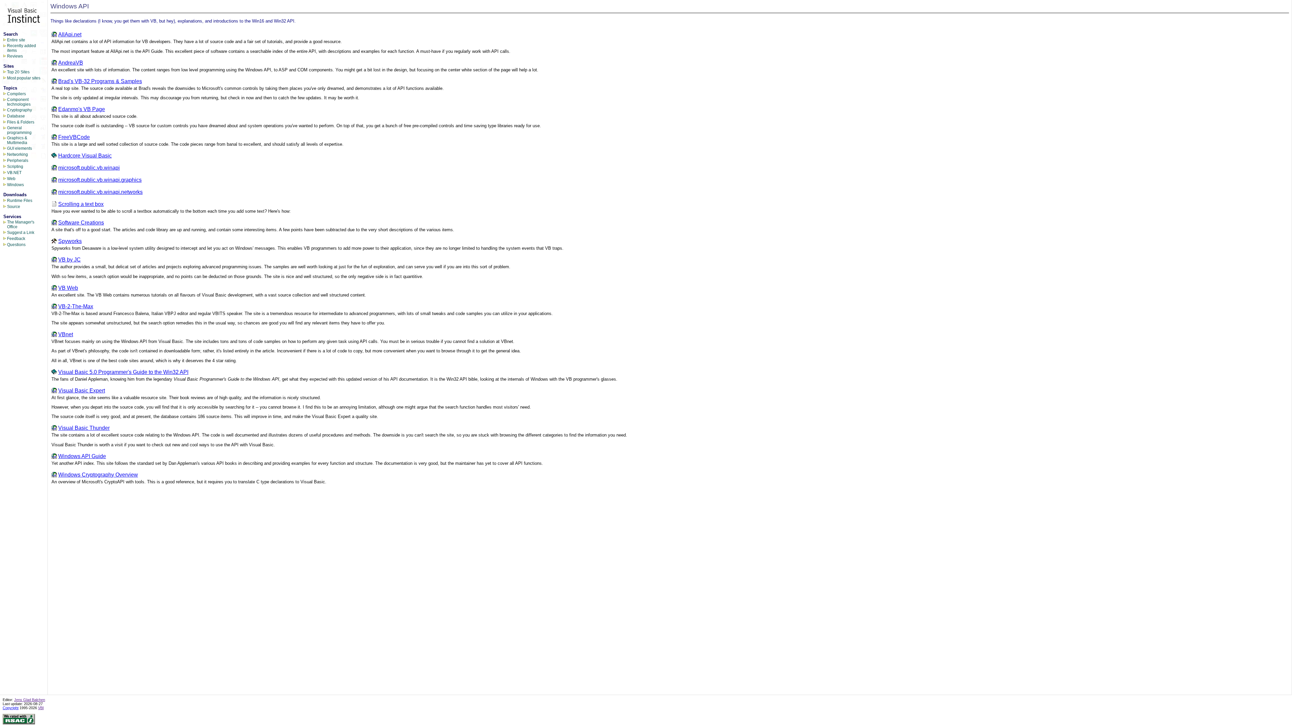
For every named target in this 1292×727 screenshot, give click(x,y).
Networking (17, 154)
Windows (15, 184)
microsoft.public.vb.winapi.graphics (100, 180)
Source (13, 206)
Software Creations (81, 223)
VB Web (68, 288)
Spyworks (70, 241)
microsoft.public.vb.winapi (89, 168)
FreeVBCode (74, 137)
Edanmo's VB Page (81, 109)
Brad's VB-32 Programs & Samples (100, 81)
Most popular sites (23, 78)
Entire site (16, 40)
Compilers (16, 94)
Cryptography (19, 110)
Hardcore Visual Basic (85, 156)
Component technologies (19, 102)
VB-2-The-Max (75, 306)
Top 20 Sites (18, 72)
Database (16, 116)
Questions (16, 244)
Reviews (15, 56)
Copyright (11, 708)
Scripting (15, 166)
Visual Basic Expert (81, 390)
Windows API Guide (82, 456)
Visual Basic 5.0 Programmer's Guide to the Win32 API (123, 372)
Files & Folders (20, 122)
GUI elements (19, 148)
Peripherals (17, 160)
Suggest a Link (20, 232)
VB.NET (14, 172)
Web (11, 178)
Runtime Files (19, 200)
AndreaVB (70, 63)
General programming (19, 130)
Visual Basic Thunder (84, 428)
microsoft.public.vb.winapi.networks (100, 192)
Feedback (16, 238)
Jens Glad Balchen (29, 700)
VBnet (65, 334)
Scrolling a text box (81, 204)
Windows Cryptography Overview (98, 475)
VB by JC (69, 260)
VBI (41, 708)
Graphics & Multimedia (17, 140)
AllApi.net (69, 34)
